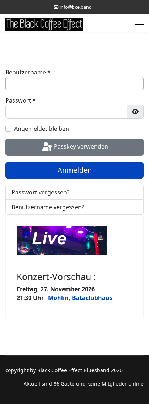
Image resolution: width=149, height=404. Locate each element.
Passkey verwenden (80, 147)
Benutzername (28, 72)
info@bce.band (76, 7)
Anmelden (75, 170)
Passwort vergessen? (40, 192)
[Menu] (139, 24)
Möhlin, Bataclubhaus (80, 298)
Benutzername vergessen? (48, 207)
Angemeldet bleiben (41, 129)
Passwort (20, 100)
